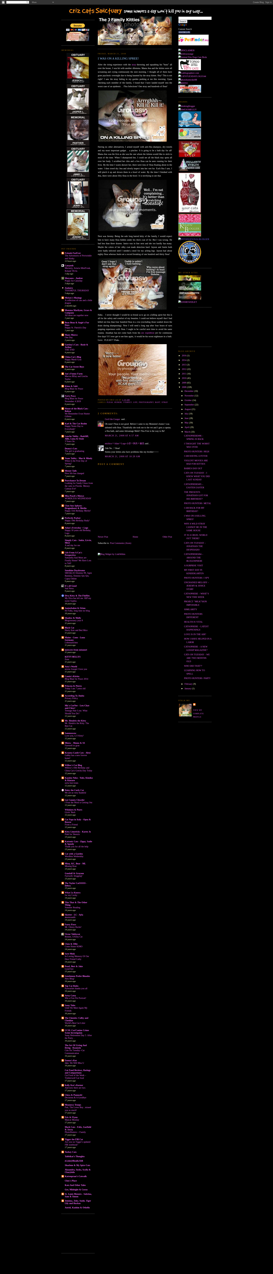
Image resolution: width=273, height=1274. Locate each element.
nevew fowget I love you (76, 669)
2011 (184, 373)
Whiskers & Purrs (73, 809)
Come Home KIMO (73, 946)
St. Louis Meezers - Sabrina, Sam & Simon (78, 1195)
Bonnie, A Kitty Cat (73, 937)
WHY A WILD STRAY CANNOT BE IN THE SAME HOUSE (195, 527)
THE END (69, 350)
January (188, 688)
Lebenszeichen (71, 642)
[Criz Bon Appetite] (189, 298)
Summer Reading (72, 907)
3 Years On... (70, 441)
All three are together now (76, 315)
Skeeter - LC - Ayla (74, 914)
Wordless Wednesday (74, 856)
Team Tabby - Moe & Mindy (78, 458)
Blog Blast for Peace (74, 389)
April (187, 427)
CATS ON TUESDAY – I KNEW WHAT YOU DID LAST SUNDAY (197, 476)
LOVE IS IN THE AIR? (195, 634)
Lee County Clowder (75, 800)
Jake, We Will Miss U (74, 1063)
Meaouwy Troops (73, 1105)
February (189, 684)
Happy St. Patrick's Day (75, 327)
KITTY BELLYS (73, 656)
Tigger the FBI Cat (74, 1139)
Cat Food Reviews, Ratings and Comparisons (78, 1071)
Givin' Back (70, 812)
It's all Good (71, 586)
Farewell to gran (72, 745)
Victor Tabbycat (72, 934)
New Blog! (70, 979)
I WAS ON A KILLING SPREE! (118, 58)
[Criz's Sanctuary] (189, 289)
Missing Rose (71, 866)
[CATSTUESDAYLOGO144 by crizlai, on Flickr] (192, 76)
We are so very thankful (75, 793)
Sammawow (70, 733)
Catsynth (69, 265)
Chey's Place (71, 1180)
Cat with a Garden (74, 853)
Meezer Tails (71, 471)
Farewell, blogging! (73, 876)
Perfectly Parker (73, 518)
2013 (184, 364)
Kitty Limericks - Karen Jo (78, 831)
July (187, 413)
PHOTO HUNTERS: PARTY (197, 678)
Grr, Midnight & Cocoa (76, 1189)
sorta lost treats (71, 783)
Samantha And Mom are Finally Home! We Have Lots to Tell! (78, 560)
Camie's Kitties (72, 676)
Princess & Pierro (73, 686)
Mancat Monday (72, 1120)
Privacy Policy (71, 698)
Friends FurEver (73, 253)
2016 (184, 355)
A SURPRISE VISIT (193, 565)
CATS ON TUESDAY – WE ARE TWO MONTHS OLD (197, 658)
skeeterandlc (70, 917)
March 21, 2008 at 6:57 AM (122, 435)
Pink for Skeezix (72, 834)
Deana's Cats (71, 448)
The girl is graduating (74, 451)
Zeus (67, 659)
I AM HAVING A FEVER (195, 456)
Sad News (69, 588)
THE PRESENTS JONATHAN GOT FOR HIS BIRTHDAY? (196, 495)
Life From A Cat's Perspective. (73, 553)
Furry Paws (70, 924)
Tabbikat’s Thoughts (75, 1156)
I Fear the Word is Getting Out (78, 802)
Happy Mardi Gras (73, 359)
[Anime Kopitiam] (187, 302)
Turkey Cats (70, 1152)
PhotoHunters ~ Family (75, 1132)
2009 (184, 382)
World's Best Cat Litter (75, 1023)
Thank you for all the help (76, 846)
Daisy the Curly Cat (74, 790)
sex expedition (147, 333)
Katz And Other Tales (75, 1185)
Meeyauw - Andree (74, 278)
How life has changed (74, 473)
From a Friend (71, 824)
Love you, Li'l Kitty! (74, 736)
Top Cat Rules (71, 986)
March (188, 432)
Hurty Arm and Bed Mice (76, 630)
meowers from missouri (76, 650)
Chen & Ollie (71, 944)
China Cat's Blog (73, 357)
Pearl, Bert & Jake (74, 966)
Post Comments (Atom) (120, 543)
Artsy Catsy (70, 995)
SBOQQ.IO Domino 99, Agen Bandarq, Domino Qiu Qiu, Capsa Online (78, 576)
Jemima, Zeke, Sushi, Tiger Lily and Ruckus (78, 1202)
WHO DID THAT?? (193, 666)
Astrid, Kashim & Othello (77, 1207)
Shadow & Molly (73, 618)
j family (127, 402)
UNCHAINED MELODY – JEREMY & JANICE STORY (196, 585)
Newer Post (103, 536)
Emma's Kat (71, 1060)
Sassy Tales (70, 1005)
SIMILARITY (190, 609)
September (190, 404)
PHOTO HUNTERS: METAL (197, 503)
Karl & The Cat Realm (76, 423)
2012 (184, 369)
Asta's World (71, 666)
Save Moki (70, 953)
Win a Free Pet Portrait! (75, 998)
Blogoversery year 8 (74, 620)
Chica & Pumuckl (73, 1095)
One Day (69, 337)
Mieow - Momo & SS (75, 743)
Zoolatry (69, 288)
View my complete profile (198, 713)
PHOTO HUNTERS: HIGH (196, 451)
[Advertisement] (77, 1233)
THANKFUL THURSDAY (77, 290)
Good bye (69, 969)
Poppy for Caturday (73, 281)
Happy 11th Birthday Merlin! (78, 511)
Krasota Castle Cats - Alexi (78, 752)
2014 (184, 360)
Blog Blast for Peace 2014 (76, 679)
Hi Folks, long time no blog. (77, 611)
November (189, 395)
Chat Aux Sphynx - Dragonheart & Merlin (76, 506)
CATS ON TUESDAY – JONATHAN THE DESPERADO (195, 546)
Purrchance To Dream (75, 480)
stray (134, 64)
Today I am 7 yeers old (75, 688)
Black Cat (69, 627)
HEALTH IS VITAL (193, 622)
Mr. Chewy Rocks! (73, 927)
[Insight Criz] (189, 280)
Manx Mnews (71, 335)
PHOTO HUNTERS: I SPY (196, 578)
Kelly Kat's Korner (74, 1085)
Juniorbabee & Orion (75, 608)
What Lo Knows (72, 892)
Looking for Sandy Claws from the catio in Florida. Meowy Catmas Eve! (79, 486)
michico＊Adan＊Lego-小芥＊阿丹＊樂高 (124, 443)
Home (135, 536)
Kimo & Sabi (71, 386)
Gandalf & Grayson (74, 873)
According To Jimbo (74, 695)
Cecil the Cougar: (113, 419)
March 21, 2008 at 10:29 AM (122, 456)
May (187, 422)
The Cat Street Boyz (74, 366)
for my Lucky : (72, 895)
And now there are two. (75, 1088)
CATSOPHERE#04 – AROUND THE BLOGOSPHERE (193, 557)
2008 (184, 387)
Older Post (167, 536)
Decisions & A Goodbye (75, 1097)
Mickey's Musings (73, 297)
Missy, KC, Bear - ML (75, 863)
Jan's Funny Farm (74, 373)
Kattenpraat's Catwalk (76, 1176)
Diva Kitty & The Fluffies (77, 595)
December (189, 391)
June (187, 418)
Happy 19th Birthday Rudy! (77, 520)
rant (157, 402)
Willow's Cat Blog (73, 765)
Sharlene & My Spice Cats (77, 1165)
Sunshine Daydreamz (75, 570)
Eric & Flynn (71, 1117)
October (188, 400)
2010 (184, 378)
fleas (110, 402)
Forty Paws (70, 396)
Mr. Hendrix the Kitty (75, 720)
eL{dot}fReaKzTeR (74, 1161)
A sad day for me (72, 545)
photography (146, 402)
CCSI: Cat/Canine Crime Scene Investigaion (77, 1031)
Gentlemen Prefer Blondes (77, 976)
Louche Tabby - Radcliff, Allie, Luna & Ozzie (77, 437)
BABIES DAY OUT (193, 468)
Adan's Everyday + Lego (76, 527)
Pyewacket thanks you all (76, 988)
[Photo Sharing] (186, 50)
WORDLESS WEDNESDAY (78, 498)
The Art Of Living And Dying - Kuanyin (76, 1046)
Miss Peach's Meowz (74, 496)
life (135, 402)
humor (118, 402)
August (188, 409)
